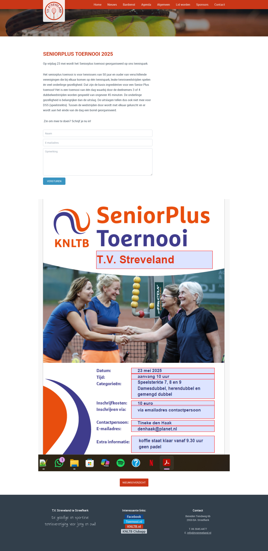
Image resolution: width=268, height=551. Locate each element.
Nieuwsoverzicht (134, 482)
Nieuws (112, 5)
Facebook (134, 516)
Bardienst (129, 5)
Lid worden (183, 5)
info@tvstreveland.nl (199, 532)
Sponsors (202, 5)
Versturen (54, 181)
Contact (219, 5)
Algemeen (163, 5)
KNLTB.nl (134, 526)
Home (97, 5)
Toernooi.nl (134, 521)
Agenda (146, 5)
